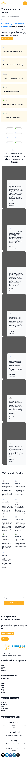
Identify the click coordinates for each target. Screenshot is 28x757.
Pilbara (4, 536)
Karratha (17, 483)
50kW (2, 689)
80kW (2, 693)
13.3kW (3, 671)
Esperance (5, 483)
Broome (4, 555)
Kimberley (18, 536)
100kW (3, 691)
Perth (16, 502)
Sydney (4, 519)
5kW (2, 665)
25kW (2, 685)
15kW (2, 683)
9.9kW (3, 669)
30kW (2, 687)
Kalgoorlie (5, 502)
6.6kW (3, 667)
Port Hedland (19, 519)
